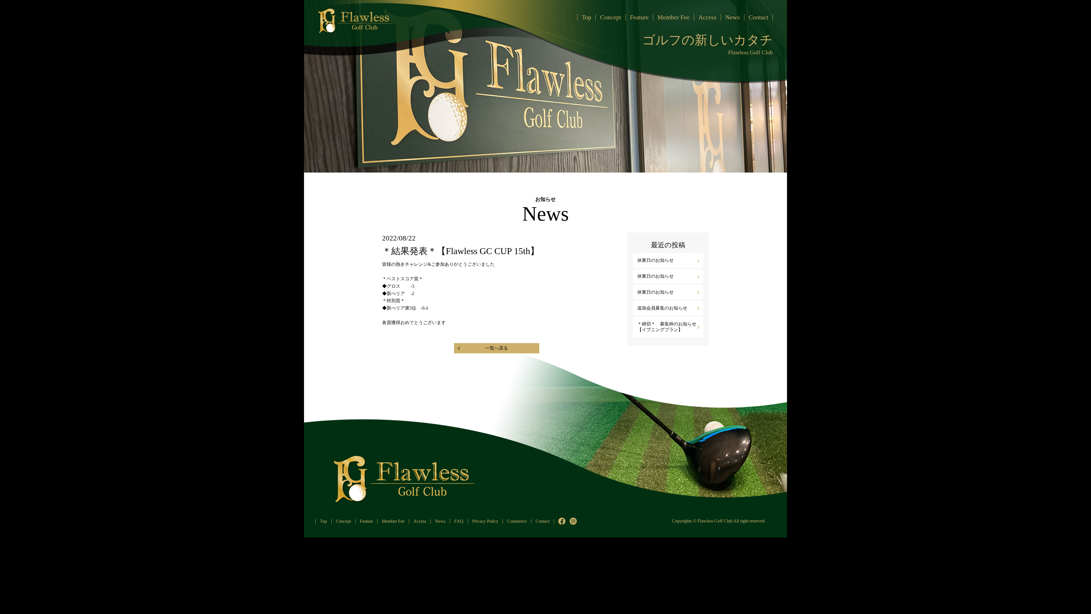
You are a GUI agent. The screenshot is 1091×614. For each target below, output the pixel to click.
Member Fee (673, 17)
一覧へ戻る (496, 348)
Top (586, 17)
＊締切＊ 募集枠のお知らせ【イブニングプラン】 (666, 326)
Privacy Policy (485, 521)
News (732, 17)
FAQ (458, 521)
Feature (639, 17)
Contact (758, 17)
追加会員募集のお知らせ (662, 308)
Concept (610, 17)
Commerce (517, 521)
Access (707, 17)
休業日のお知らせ (655, 260)
